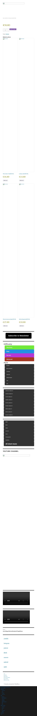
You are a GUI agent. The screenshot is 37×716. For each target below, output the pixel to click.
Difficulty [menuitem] (2, 689)
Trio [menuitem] (2, 709)
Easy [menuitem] (2, 691)
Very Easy (9, 347)
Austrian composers (9, 393)
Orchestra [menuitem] (3, 706)
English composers (9, 399)
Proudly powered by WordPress (12, 684)
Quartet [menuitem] (3, 707)
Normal (8, 355)
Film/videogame (9, 377)
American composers (9, 390)
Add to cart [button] (5, 180)
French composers (9, 402)
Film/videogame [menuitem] (4, 701)
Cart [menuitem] (1, 714)
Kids (7, 383)
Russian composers (9, 414)
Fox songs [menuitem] (3, 710)
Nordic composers (9, 411)
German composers (9, 405)
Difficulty (8, 344)
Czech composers (9, 396)
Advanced (9, 359)
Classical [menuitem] (3, 699)
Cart (4, 673)
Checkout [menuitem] (2, 712)
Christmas (8, 371)
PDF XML (6, 18)
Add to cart (13, 29)
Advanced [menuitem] (3, 694)
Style (6, 363)
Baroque (8, 365)
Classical (8, 374)
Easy (7, 351)
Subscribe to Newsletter (18, 336)
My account (5, 676)
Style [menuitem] (1, 695)
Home (3, 18)
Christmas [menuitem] (3, 700)
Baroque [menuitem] (3, 696)
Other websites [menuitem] (3, 705)
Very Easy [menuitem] (3, 690)
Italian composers (9, 408)
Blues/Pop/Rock (9, 368)
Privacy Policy (6, 678)
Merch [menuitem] (3, 711)
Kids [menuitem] (2, 704)
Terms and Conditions (7, 677)
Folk (7, 380)
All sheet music (11, 444)
